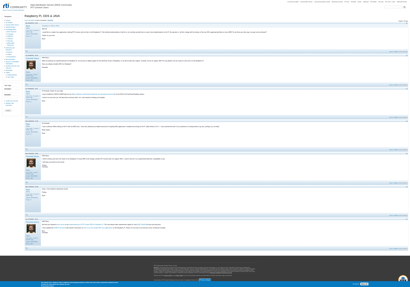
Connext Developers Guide (322, 2)
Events (360, 2)
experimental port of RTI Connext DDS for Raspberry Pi (86, 224)
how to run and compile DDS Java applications (98, 228)
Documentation (10, 59)
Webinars (366, 2)
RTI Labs (381, 2)
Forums (10, 10)
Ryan (28, 26)
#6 (407, 187)
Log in (26, 20)
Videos (8, 72)
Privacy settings (205, 280)
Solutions (10, 38)
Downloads (9, 70)
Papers (9, 54)
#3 (407, 89)
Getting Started (10, 27)
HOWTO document (60, 228)
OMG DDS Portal (402, 2)
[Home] (15, 4)
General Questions (18, 10)
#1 (407, 23)
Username (8, 89)
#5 (407, 153)
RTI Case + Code (390, 2)
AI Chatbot (9, 22)
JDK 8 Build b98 (143, 224)
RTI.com (346, 2)
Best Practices (11, 32)
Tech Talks (10, 77)
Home (4, 10)
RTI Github (373, 2)
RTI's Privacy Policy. (47, 286)
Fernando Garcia (32, 58)
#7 (407, 219)
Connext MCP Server (306, 2)
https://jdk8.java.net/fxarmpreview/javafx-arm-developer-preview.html (93, 94)
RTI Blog (353, 2)
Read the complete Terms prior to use (220, 272)
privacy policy (168, 275)
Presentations (11, 57)
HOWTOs (10, 36)
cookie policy (179, 275)
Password (7, 94)
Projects (9, 52)
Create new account (12, 101)
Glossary (10, 41)
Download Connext (337, 2)
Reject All (364, 284)
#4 (407, 121)
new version (61, 224)
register (32, 20)
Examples (10, 34)
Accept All (356, 284)
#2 (407, 55)
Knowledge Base (11, 29)
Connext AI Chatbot (293, 2)
